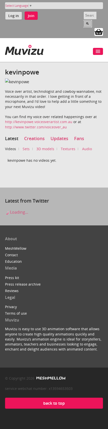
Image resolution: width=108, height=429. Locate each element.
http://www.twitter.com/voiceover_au (36, 127)
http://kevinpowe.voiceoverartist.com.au (38, 121)
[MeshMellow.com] (50, 378)
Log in (13, 15)
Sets (26, 148)
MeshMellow (15, 248)
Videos (10, 148)
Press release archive (23, 284)
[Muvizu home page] (24, 49)
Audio (87, 148)
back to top (54, 403)
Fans (79, 138)
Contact (11, 254)
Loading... (18, 212)
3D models (45, 148)
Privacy (11, 306)
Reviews (12, 290)
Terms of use (16, 313)
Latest (11, 138)
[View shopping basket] (98, 31)
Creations (34, 138)
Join (31, 15)
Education (13, 261)
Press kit (12, 277)
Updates (59, 138)
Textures (68, 148)
